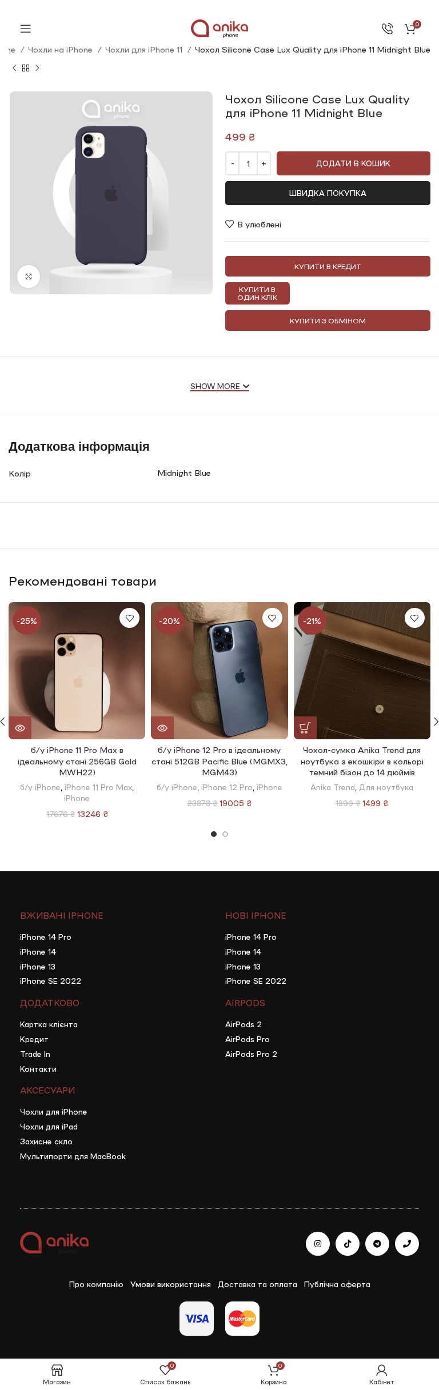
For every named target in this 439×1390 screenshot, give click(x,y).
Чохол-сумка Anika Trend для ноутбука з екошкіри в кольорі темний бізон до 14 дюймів (362, 760)
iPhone (77, 797)
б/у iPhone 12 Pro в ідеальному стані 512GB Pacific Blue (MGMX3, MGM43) (219, 760)
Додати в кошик (353, 163)
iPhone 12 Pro (227, 786)
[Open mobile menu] (25, 28)
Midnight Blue (184, 472)
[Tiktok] (348, 1244)
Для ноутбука (386, 786)
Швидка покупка (327, 193)
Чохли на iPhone (61, 49)
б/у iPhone (40, 786)
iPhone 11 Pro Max (98, 786)
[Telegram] (377, 1244)
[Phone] (407, 1244)
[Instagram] (318, 1244)
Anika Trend (332, 786)
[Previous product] (14, 68)
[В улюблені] (129, 618)
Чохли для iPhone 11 (145, 49)
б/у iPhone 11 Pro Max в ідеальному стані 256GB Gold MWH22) (77, 760)
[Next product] (37, 68)
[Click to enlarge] (28, 276)
